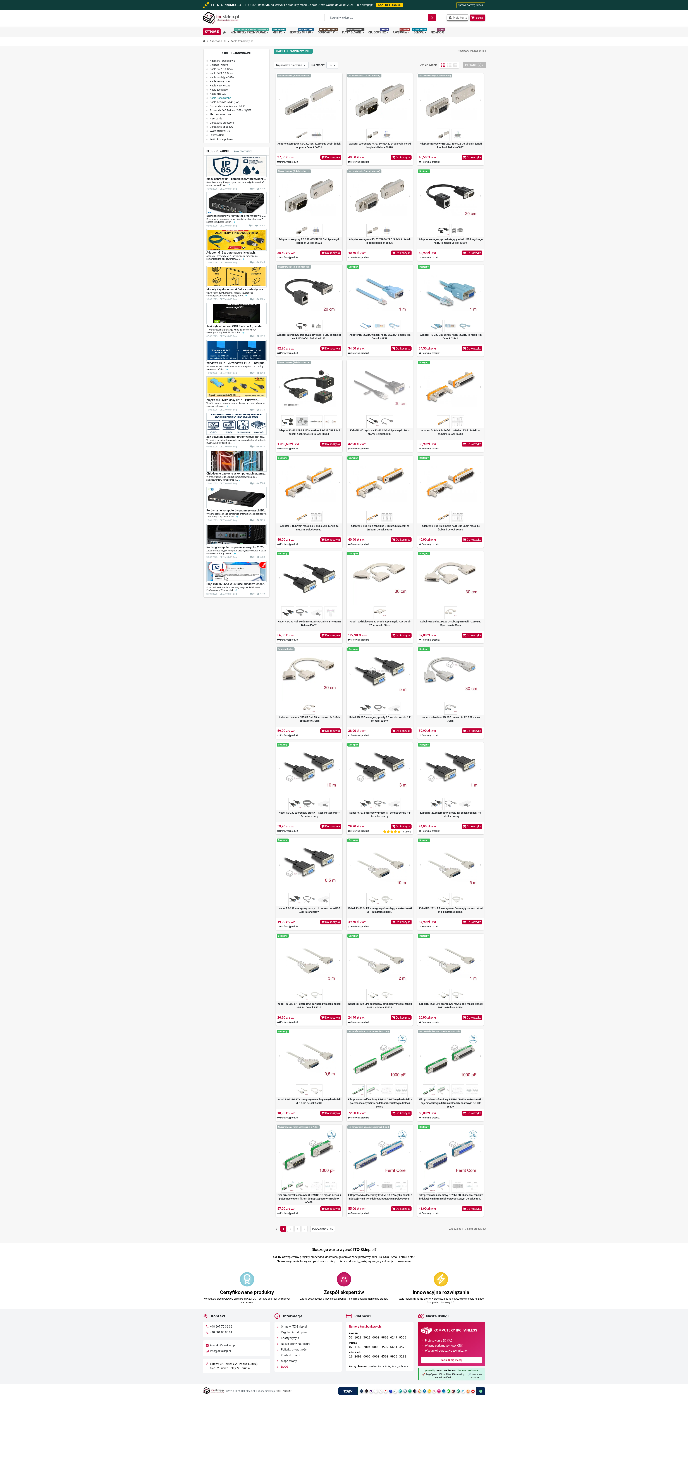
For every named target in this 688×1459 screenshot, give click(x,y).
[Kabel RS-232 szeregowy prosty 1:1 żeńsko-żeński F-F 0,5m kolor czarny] (309, 865)
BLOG (284, 1366)
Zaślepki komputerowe (222, 139)
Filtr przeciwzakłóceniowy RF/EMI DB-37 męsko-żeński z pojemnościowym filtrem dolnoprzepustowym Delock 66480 (380, 1103)
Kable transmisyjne (220, 97)
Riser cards (215, 118)
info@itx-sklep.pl (220, 1351)
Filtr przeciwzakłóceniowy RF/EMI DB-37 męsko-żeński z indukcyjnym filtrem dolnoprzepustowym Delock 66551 (380, 1197)
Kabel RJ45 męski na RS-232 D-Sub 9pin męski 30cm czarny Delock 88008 (380, 432)
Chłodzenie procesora (221, 122)
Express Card (216, 135)
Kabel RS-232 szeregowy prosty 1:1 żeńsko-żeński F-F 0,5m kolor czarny (309, 910)
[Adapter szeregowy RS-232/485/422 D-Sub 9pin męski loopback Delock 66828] (380, 100)
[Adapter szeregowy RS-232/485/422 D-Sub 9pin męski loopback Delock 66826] (309, 196)
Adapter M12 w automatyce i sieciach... (231, 252)
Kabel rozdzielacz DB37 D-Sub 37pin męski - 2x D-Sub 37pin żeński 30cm (380, 623)
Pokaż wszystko (243, 151)
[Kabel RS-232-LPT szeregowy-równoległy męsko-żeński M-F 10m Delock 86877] (380, 865)
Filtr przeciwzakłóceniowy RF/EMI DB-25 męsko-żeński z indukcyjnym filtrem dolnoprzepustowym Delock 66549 (451, 1197)
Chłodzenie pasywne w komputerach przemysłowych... (236, 473)
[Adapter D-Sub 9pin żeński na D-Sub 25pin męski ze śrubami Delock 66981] (380, 482)
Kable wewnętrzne (219, 85)
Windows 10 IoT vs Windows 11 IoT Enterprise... (236, 363)
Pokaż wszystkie (322, 1228)
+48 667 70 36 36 (221, 1326)
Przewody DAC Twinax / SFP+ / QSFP (230, 110)
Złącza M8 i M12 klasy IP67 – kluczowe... (233, 400)
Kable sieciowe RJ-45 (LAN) (224, 102)
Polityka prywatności (293, 1349)
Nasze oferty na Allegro (295, 1343)
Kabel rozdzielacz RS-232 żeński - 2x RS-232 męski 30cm (451, 719)
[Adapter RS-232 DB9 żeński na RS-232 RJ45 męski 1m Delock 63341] (450, 291)
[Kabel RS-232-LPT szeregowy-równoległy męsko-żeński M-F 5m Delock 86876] (450, 865)
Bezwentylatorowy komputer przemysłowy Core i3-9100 (236, 215)
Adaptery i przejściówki (222, 60)
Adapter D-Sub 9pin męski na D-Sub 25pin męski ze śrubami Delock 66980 (451, 528)
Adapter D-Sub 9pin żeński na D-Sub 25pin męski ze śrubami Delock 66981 (380, 528)
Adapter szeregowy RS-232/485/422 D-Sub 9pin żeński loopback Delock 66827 (451, 145)
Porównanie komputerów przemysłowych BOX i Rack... (236, 510)
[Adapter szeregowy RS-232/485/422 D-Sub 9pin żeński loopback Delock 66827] (450, 100)
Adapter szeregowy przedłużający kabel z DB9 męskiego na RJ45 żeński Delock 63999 (451, 241)
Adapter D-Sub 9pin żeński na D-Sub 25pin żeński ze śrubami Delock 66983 (450, 432)
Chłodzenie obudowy (221, 126)
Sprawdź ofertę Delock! (471, 5)
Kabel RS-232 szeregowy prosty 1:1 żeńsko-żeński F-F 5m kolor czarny (380, 719)
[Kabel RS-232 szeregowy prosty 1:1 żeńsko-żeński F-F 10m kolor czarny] (309, 769)
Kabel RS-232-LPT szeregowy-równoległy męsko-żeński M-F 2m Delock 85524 (380, 1005)
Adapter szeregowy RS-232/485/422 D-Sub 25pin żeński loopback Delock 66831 (309, 145)
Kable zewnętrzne (219, 81)
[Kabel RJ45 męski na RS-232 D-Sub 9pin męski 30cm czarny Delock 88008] (380, 387)
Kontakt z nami (290, 1355)
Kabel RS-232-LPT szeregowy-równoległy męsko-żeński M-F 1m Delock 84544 (451, 1005)
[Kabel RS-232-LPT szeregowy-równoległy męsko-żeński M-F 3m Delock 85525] (309, 960)
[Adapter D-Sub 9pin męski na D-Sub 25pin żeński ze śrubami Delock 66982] (309, 482)
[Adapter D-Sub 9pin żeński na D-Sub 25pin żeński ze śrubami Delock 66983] (450, 387)
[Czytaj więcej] (229, 185)
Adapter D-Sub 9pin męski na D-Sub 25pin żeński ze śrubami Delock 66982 (309, 528)
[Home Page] (204, 41)
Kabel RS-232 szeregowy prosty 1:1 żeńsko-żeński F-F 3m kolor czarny (380, 814)
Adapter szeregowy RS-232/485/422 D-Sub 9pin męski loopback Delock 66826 (309, 241)
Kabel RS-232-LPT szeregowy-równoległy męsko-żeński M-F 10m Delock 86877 (380, 910)
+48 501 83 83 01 (221, 1332)
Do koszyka (332, 157)
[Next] (339, 100)
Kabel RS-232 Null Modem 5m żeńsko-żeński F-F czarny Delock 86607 (309, 623)
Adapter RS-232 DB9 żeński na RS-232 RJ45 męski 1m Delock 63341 (451, 336)
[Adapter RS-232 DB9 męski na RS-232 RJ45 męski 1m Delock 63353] (380, 291)
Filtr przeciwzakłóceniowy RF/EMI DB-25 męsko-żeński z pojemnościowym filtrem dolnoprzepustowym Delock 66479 (451, 1103)
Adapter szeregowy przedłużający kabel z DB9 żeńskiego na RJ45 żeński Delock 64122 (309, 336)
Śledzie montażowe (220, 114)
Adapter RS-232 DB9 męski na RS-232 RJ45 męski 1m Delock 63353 (380, 336)
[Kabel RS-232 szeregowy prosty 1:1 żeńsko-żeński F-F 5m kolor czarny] (380, 674)
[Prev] (279, 100)
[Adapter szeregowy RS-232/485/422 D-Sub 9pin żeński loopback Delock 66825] (380, 196)
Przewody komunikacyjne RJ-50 (227, 106)
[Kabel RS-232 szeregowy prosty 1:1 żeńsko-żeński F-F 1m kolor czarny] (450, 769)
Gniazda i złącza (218, 64)
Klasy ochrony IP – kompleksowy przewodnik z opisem (236, 179)
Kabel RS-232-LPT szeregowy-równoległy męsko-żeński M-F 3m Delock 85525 (309, 1005)
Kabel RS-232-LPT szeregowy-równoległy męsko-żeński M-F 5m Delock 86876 (451, 910)
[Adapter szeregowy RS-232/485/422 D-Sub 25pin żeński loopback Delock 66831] (309, 100)
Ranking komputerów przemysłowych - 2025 (235, 547)
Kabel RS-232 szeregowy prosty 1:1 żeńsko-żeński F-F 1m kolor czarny (450, 814)
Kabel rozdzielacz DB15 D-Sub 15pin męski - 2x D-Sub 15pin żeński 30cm (309, 719)
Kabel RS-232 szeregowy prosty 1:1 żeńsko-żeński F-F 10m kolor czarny (309, 814)
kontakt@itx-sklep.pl (222, 1345)
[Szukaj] (432, 17)
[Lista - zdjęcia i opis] (449, 65)
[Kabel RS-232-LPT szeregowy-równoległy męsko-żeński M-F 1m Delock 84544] (450, 960)
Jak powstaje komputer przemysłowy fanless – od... (236, 436)
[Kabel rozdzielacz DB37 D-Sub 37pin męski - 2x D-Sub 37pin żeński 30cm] (380, 578)
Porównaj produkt (289, 161)
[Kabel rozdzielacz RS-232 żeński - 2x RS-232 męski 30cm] (450, 674)
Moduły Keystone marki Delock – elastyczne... (236, 289)
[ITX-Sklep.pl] (221, 18)
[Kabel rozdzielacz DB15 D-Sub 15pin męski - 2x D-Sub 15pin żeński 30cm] (309, 674)
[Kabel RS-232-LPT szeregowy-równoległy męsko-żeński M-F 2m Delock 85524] (380, 960)
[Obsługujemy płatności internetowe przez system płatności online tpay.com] (411, 1391)
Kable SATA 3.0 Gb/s (221, 69)
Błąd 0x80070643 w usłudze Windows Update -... (236, 584)
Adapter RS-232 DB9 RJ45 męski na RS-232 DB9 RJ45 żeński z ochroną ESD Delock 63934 (309, 432)
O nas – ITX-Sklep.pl (293, 1326)
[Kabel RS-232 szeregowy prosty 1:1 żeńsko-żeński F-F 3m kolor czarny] (380, 769)
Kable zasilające (218, 89)
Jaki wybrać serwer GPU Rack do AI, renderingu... (236, 326)
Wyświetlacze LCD (219, 130)
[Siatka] (443, 65)
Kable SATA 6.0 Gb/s (221, 73)
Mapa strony (288, 1361)
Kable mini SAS (217, 93)
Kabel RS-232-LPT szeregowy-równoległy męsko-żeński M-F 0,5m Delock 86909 (309, 1101)
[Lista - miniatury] (455, 65)
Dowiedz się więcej (452, 1360)
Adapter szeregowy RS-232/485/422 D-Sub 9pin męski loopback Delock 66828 (380, 145)
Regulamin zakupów (293, 1332)
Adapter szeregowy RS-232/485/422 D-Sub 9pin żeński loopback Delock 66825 (380, 241)
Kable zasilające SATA (221, 77)
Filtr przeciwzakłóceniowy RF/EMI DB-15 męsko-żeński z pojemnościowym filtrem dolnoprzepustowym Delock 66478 (309, 1199)
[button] (457, 18)
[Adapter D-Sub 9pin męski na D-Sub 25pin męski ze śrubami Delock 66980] (450, 482)
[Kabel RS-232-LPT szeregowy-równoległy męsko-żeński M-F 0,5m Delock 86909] (309, 1056)
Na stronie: (318, 65)
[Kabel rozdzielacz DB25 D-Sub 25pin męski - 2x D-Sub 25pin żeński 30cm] (450, 578)
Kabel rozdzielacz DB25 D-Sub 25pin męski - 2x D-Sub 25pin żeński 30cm (450, 623)
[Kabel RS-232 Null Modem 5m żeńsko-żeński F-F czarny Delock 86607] (309, 578)
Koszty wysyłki (290, 1338)
